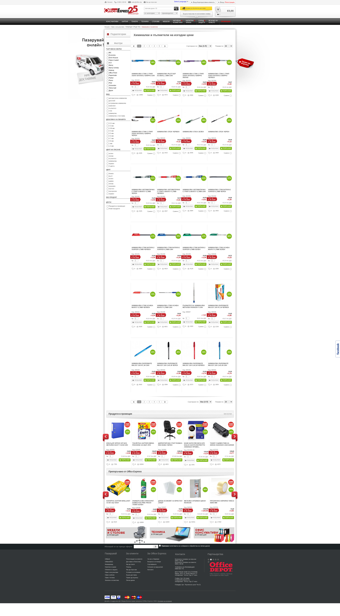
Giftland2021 (109, 561)
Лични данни (130, 580)
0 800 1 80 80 (121, 2)
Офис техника (110, 577)
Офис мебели (109, 575)
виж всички (228, 414)
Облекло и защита (111, 569)
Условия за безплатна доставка (195, 8)
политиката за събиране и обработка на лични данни (189, 546)
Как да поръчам (151, 2)
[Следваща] (165, 46)
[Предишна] (134, 46)
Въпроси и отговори (154, 561)
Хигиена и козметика (112, 580)
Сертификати (151, 564)
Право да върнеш (132, 577)
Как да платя (130, 564)
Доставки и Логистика (133, 561)
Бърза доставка (131, 575)
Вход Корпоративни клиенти (203, 2)
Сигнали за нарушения (155, 567)
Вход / (227, 2)
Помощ (128, 567)
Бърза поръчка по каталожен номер (196, 14)
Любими (138, 90)
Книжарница (109, 564)
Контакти (150, 569)
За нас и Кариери (153, 559)
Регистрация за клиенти (134, 559)
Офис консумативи (111, 572)
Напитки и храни (110, 567)
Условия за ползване (133, 572)
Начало (109, 2)
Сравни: (150, 95)
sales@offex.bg (136, 2)
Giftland (107, 559)
